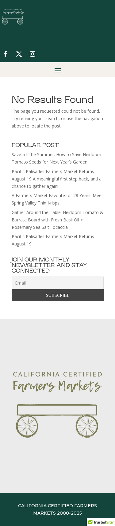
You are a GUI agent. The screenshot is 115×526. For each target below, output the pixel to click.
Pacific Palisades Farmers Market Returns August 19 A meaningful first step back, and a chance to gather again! (57, 178)
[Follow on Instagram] (32, 53)
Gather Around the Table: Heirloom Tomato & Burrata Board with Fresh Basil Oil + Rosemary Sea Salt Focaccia (57, 219)
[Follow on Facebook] (5, 53)
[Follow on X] (19, 53)
